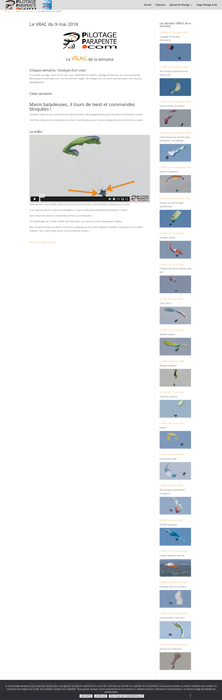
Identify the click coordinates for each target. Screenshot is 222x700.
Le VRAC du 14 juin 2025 (172, 264)
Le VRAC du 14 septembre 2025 (175, 167)
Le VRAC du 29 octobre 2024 (174, 582)
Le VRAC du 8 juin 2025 (171, 298)
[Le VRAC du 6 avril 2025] (175, 536)
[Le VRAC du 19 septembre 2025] (175, 153)
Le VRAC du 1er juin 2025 (172, 330)
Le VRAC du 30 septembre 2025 (175, 101)
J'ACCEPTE (86, 696)
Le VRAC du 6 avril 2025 (171, 520)
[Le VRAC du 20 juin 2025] (175, 249)
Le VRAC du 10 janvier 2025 (173, 551)
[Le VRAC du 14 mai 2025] (175, 440)
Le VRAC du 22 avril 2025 (172, 454)
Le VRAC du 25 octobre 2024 (174, 613)
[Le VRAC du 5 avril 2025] (175, 506)
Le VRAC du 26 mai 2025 (172, 361)
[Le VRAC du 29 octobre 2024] (175, 599)
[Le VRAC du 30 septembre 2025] (175, 118)
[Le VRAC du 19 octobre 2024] (175, 661)
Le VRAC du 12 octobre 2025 (174, 32)
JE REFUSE (100, 696)
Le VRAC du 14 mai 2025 (172, 423)
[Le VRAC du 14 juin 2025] (175, 284)
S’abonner (160, 5)
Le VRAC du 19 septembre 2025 (175, 132)
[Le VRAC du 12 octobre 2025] (175, 52)
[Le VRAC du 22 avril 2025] (175, 471)
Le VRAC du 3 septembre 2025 (175, 198)
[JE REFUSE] (218, 691)
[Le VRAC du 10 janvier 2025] (175, 568)
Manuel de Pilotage (180, 5)
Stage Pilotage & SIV (206, 5)
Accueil (147, 5)
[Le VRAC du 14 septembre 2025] (175, 184)
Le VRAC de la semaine (24, 11)
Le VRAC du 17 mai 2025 (172, 392)
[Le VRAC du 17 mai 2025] (175, 409)
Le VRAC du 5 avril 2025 (171, 485)
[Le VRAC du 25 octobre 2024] (175, 630)
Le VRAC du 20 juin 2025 (172, 233)
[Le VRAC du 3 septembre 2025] (175, 218)
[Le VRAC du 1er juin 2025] (175, 346)
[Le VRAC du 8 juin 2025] (175, 315)
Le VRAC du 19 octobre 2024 (174, 644)
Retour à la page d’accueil (42, 242)
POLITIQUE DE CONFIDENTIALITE (126, 696)
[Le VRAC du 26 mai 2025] (175, 378)
